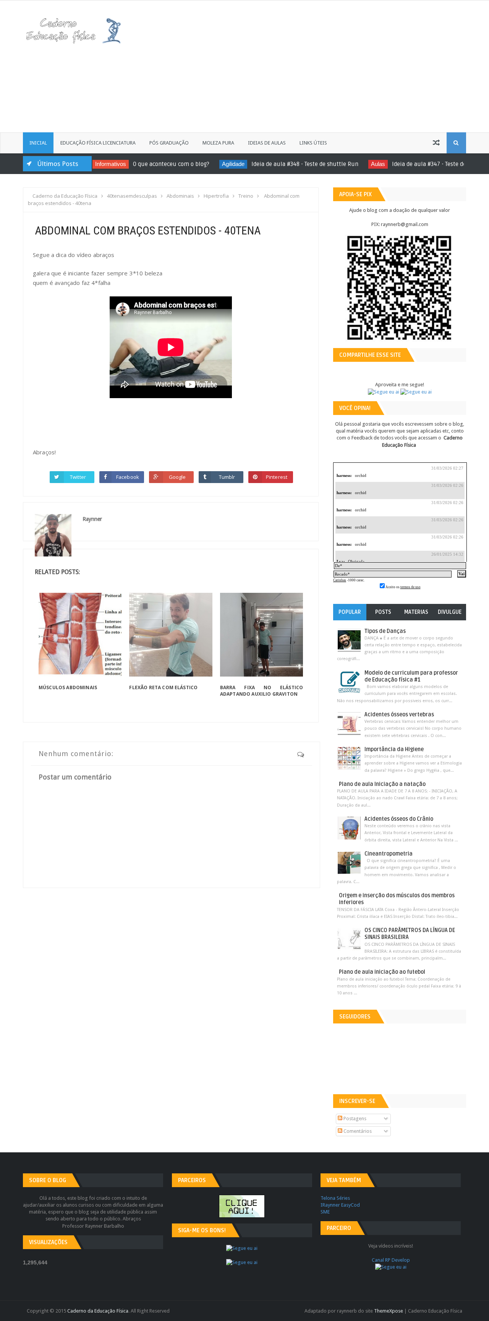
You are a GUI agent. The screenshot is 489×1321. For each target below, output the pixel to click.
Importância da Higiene (394, 749)
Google (177, 476)
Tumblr (227, 476)
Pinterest (276, 476)
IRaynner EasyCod (340, 1205)
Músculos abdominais (68, 687)
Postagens (354, 1118)
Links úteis (313, 143)
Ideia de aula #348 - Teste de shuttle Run (292, 164)
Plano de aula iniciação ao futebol (382, 972)
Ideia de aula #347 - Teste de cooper (426, 164)
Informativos (98, 164)
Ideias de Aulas (267, 143)
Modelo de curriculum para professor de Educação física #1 (411, 676)
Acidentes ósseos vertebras (399, 714)
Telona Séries (335, 1198)
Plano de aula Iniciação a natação (382, 784)
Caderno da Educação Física (97, 1311)
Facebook (127, 476)
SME (325, 1212)
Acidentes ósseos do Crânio (398, 819)
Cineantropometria (388, 854)
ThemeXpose (388, 1311)
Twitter (78, 476)
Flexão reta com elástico (163, 687)
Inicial (38, 143)
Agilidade (221, 164)
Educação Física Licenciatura (98, 143)
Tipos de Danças (385, 631)
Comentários (357, 1131)
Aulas (366, 164)
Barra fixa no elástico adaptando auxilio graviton (261, 690)
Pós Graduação (169, 143)
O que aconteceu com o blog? (159, 164)
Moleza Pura (218, 143)
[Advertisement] (338, 65)
